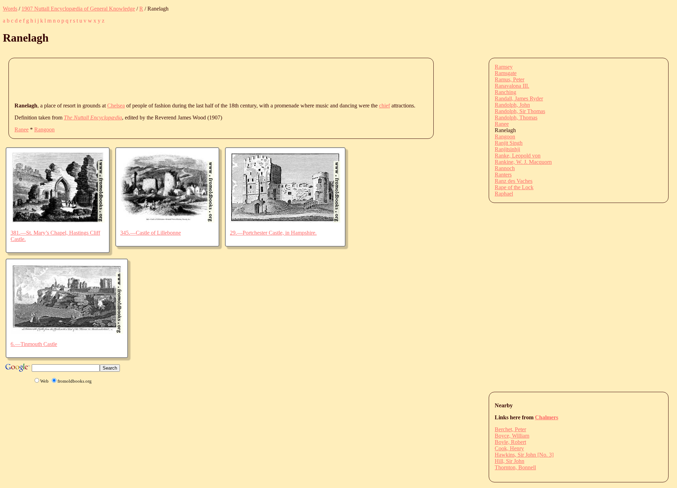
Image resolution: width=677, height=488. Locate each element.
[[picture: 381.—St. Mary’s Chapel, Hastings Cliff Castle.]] (58, 221)
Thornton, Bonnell (515, 467)
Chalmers (546, 417)
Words (10, 9)
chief (384, 106)
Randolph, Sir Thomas (520, 111)
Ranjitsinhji (507, 149)
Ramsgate (506, 73)
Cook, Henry (509, 448)
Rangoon (44, 129)
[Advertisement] (142, 79)
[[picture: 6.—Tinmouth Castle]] (67, 332)
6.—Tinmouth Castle (34, 344)
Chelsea (116, 106)
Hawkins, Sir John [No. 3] (524, 455)
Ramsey (504, 67)
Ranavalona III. (512, 86)
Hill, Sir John (509, 461)
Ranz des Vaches (513, 181)
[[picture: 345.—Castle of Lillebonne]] (167, 221)
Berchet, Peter (510, 429)
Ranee (21, 129)
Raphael (504, 194)
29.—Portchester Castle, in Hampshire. (273, 233)
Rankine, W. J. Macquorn (523, 162)
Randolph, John (512, 105)
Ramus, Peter (509, 79)
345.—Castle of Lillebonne (150, 233)
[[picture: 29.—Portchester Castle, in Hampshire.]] (285, 221)
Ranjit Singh (509, 143)
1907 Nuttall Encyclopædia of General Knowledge (78, 9)
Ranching (505, 92)
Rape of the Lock (514, 187)
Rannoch (505, 168)
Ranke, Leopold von (518, 156)
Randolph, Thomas (516, 118)
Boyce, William (512, 436)
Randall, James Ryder (519, 98)
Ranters (503, 175)
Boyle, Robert (510, 442)
